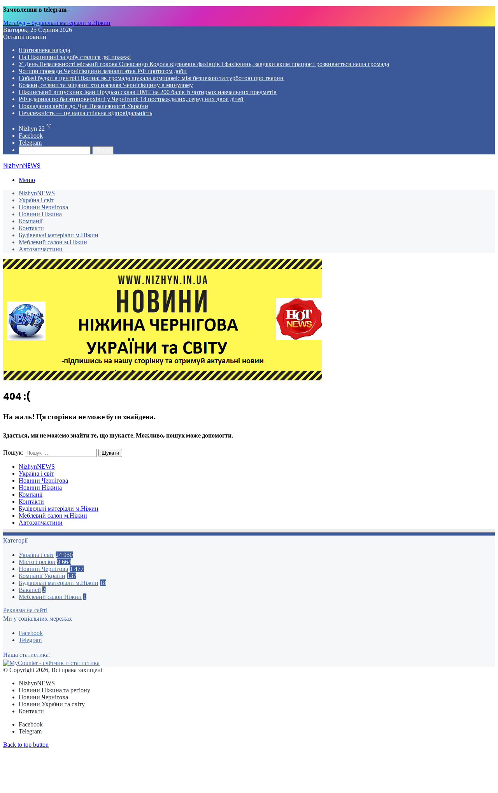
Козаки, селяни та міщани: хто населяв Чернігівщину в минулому (106, 85)
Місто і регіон (37, 561)
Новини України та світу (52, 704)
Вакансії (30, 589)
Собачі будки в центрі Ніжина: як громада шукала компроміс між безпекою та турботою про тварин (151, 78)
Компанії (30, 221)
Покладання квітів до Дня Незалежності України (83, 106)
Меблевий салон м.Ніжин (53, 242)
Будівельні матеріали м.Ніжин (58, 235)
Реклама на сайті (25, 610)
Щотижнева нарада (44, 50)
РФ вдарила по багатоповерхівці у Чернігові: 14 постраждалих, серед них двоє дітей (131, 99)
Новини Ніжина (40, 214)
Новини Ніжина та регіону (54, 690)
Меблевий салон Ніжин (50, 596)
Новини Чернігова (43, 207)
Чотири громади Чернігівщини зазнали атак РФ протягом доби (103, 71)
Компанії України (42, 575)
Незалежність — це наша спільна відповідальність (85, 113)
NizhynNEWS (37, 193)
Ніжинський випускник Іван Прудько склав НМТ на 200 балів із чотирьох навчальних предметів (148, 92)
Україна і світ (36, 200)
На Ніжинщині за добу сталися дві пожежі (75, 57)
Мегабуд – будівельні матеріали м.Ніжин (56, 22)
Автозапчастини (41, 249)
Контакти (31, 228)
